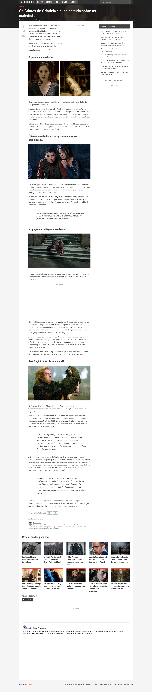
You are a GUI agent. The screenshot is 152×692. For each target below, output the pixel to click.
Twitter (119, 684)
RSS (132, 684)
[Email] (24, 36)
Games (64, 2)
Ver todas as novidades (113, 80)
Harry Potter (27, 600)
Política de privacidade (100, 684)
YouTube (126, 684)
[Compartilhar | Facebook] (24, 26)
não (55, 513)
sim (49, 513)
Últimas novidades (71, 684)
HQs (56, 2)
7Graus (30, 684)
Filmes (40, 2)
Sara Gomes (37, 523)
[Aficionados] (27, 2)
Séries (49, 2)
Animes (74, 2)
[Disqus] (76, 650)
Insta (109, 684)
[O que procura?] (129, 2)
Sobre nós (81, 684)
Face (114, 684)
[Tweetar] (24, 31)
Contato (88, 684)
